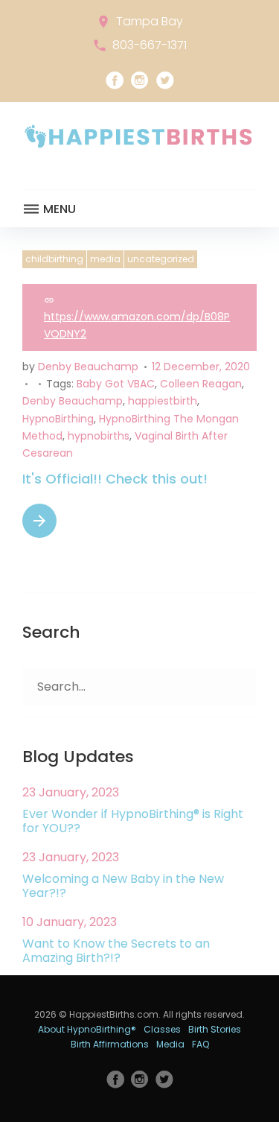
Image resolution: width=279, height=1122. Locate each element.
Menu (58, 209)
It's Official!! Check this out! (115, 478)
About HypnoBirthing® (87, 1029)
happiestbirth (162, 400)
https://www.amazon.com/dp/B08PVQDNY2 (137, 325)
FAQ (200, 1044)
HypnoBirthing (58, 418)
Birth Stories (214, 1029)
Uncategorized (160, 259)
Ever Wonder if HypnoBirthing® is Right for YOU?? (132, 821)
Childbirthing (54, 259)
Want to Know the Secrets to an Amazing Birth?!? (116, 950)
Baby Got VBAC (116, 383)
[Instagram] (140, 80)
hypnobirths (98, 435)
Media (105, 259)
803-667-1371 (149, 45)
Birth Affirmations (110, 1044)
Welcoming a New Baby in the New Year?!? (123, 886)
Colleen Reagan (201, 383)
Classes (162, 1029)
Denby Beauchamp (88, 366)
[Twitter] (165, 80)
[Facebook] (114, 80)
